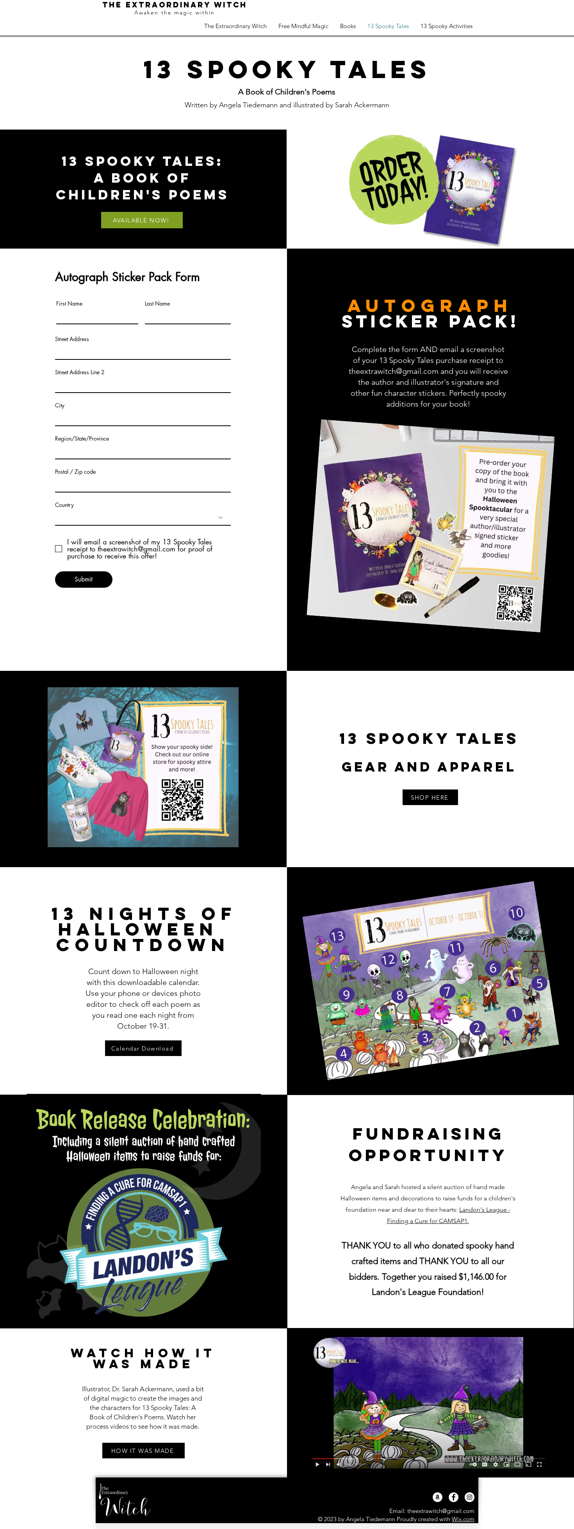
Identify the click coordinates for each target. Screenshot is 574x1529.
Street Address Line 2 (80, 372)
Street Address (72, 339)
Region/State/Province (82, 438)
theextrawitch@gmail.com (394, 371)
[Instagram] (469, 1497)
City (59, 405)
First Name (69, 303)
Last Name (157, 303)
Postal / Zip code (75, 472)
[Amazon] (437, 1497)
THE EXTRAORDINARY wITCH (174, 4)
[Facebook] (453, 1497)
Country (64, 505)
